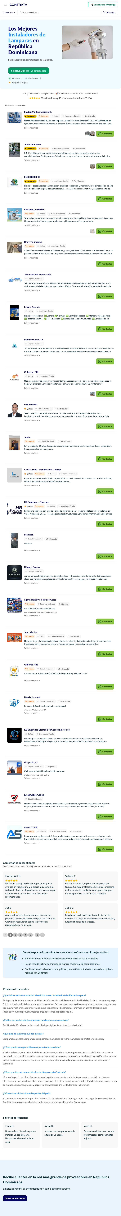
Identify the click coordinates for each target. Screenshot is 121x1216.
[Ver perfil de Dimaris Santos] (14, 572)
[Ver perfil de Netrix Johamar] (14, 702)
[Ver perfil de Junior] (14, 442)
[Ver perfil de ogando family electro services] (14, 605)
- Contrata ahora (28, 70)
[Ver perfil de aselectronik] (14, 832)
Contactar (107, 133)
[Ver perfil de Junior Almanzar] (14, 150)
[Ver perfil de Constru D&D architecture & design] (14, 475)
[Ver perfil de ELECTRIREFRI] (14, 182)
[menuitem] (109, 12)
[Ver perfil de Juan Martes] (14, 637)
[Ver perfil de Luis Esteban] (14, 410)
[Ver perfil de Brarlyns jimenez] (14, 247)
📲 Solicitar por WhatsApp (103, 4)
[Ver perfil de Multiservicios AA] (14, 345)
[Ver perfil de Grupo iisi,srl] (14, 767)
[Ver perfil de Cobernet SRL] (14, 377)
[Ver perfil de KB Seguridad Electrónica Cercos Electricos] (14, 735)
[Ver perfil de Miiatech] (14, 540)
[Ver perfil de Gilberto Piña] (14, 670)
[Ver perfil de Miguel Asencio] (14, 312)
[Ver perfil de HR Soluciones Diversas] (14, 507)
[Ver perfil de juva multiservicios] (14, 800)
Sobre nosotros (31, 127)
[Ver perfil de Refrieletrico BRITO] (14, 215)
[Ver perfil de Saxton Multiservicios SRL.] (14, 117)
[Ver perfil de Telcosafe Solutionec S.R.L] (14, 280)
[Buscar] (21, 12)
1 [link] (10, 935)
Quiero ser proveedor (15, 1198)
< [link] (5, 935)
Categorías (8, 12)
